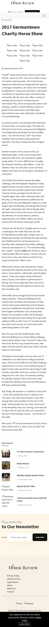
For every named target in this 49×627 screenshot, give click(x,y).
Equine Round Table (26, 486)
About (9, 585)
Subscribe (40, 537)
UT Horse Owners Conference (30, 451)
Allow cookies (24, 624)
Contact (10, 591)
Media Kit (11, 588)
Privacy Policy (13, 575)
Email (4, 537)
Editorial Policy (13, 578)
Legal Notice (12, 582)
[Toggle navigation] (43, 15)
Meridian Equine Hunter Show (30, 475)
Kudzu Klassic (23, 463)
